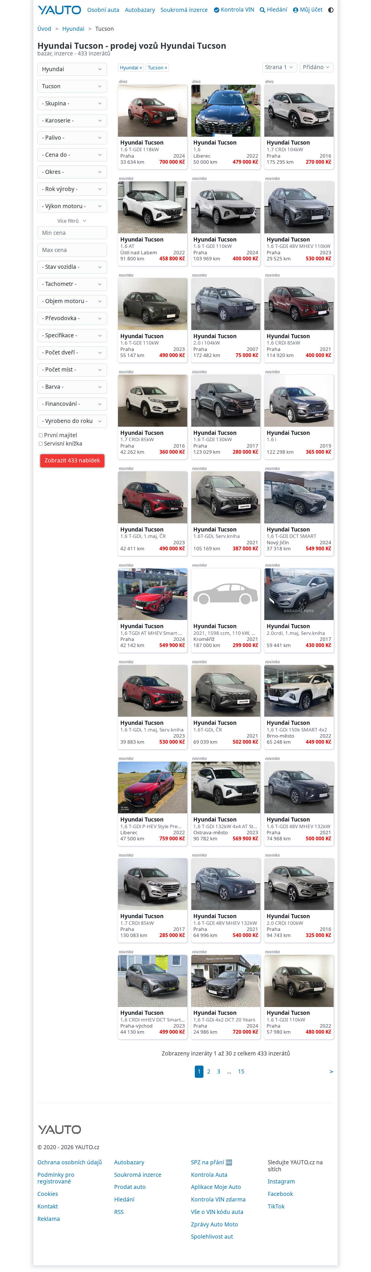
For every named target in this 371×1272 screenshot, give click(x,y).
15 (241, 1071)
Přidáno (313, 67)
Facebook (280, 1194)
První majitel (60, 435)
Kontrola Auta (209, 1175)
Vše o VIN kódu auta (217, 1212)
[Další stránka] (331, 1071)
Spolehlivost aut (212, 1236)
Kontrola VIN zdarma (218, 1199)
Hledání (124, 1199)
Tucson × (157, 67)
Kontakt (47, 1206)
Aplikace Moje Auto (216, 1187)
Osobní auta (103, 10)
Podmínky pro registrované (55, 1178)
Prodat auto (130, 1187)
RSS (118, 1212)
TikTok (276, 1206)
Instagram (281, 1181)
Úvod (44, 29)
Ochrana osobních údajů (69, 1162)
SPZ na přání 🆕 (211, 1162)
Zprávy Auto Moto (214, 1224)
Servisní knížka (62, 443)
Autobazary (140, 10)
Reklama (48, 1219)
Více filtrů (68, 221)
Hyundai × (131, 67)
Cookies (47, 1194)
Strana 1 (276, 67)
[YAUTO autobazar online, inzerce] (59, 10)
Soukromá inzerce (184, 10)
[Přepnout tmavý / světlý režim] (331, 9)
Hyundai (73, 29)
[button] (72, 460)
